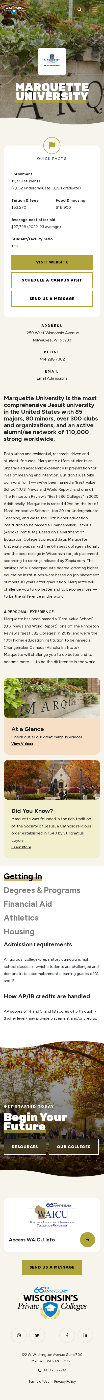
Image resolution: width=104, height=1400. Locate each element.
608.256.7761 (55, 1370)
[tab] (23, 876)
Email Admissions (52, 378)
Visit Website (52, 262)
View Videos (22, 744)
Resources (25, 1146)
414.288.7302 (52, 359)
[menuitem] (39, 1382)
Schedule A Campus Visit (52, 280)
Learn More (21, 847)
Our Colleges (74, 1146)
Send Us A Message (52, 298)
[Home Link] (15, 10)
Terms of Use (38, 1381)
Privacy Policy (65, 1381)
